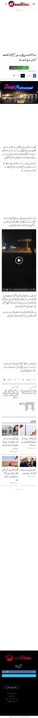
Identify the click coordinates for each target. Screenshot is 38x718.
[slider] (20, 289)
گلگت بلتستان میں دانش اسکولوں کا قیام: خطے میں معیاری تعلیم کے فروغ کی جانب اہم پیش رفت (10, 475)
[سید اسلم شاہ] (35, 71)
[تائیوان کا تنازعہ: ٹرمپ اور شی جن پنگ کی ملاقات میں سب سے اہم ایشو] (28, 430)
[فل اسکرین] (4, 290)
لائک (34, 671)
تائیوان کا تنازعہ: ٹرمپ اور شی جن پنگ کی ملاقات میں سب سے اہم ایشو (28, 441)
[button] (19, 260)
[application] (19, 260)
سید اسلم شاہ (29, 71)
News (34, 448)
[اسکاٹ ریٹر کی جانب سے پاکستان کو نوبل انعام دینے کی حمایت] (28, 461)
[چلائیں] (34, 290)
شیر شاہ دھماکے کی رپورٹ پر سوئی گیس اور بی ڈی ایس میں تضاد (28, 392)
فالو (33, 675)
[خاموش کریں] (7, 290)
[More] (14, 76)
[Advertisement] (19, 30)
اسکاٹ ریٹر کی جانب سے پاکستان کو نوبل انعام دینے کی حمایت (28, 471)
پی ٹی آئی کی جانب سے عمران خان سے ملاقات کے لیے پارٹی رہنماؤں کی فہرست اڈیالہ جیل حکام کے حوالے (10, 443)
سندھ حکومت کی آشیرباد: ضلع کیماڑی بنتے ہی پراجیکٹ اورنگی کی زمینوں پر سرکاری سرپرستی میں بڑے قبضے (10, 394)
